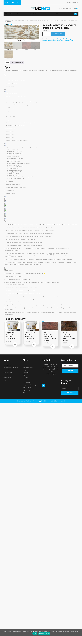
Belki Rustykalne (27, 387)
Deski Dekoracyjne (22, 14)
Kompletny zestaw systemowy (51, 20)
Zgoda (34, 633)
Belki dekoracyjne (48, 14)
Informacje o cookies (44, 633)
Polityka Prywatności (28, 367)
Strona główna (7, 20)
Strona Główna (26, 382)
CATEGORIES (12, 2)
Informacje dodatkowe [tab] (17, 62)
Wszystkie (60, 40)
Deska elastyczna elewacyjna (36, 20)
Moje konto (25, 375)
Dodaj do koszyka (57, 33)
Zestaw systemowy (68, 40)
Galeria (58, 14)
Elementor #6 (15, 20)
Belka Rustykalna (8, 372)
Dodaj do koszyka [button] (15, 344)
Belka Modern (7, 375)
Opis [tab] (7, 62)
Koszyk (24, 370)
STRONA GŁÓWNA (9, 14)
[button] (37, 26)
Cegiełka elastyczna (35, 14)
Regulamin (25, 377)
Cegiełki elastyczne (27, 390)
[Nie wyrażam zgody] (80, 632)
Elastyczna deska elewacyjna (30, 385)
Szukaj (70, 370)
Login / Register (66, 8)
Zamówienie (26, 372)
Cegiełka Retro (7, 380)
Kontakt (65, 14)
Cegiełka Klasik (7, 377)
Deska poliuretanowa (9, 370)
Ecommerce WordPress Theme (27, 401)
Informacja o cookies (28, 380)
